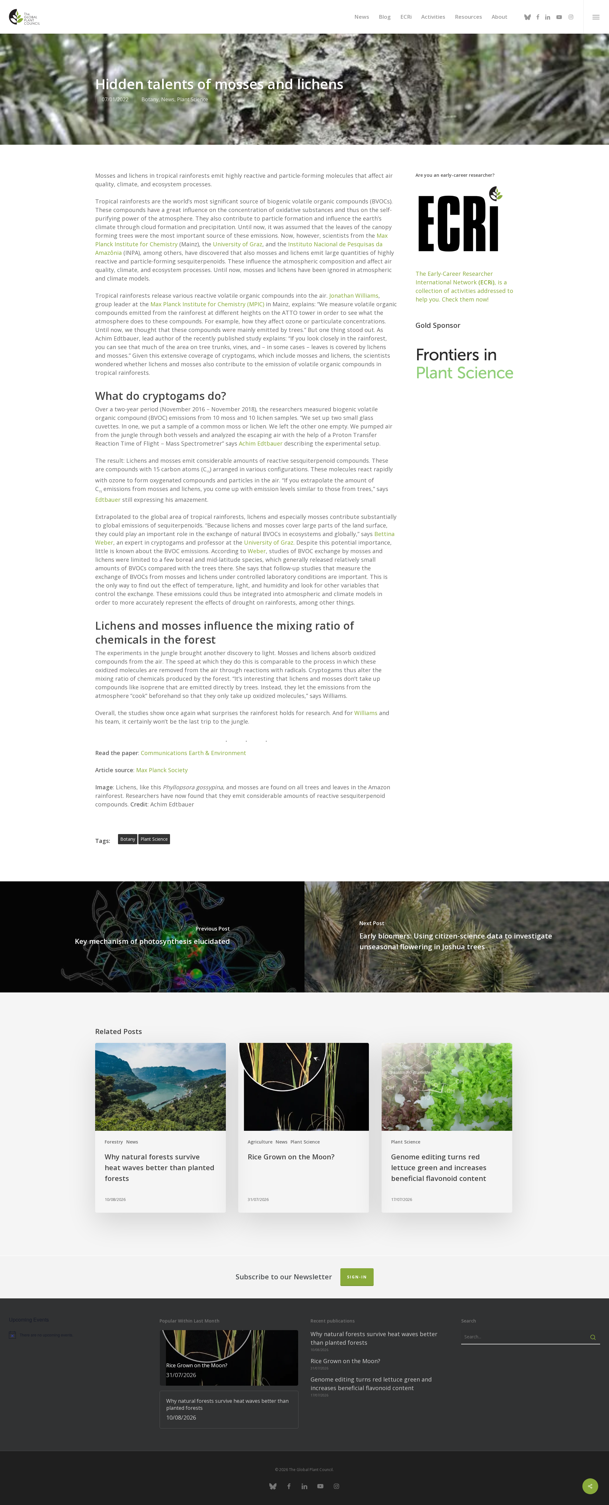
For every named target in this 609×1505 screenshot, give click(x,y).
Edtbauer (108, 499)
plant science (154, 839)
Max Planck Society (162, 770)
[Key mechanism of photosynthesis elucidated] (152, 936)
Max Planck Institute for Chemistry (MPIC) (207, 304)
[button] (596, 17)
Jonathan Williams (353, 295)
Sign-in (357, 1277)
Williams (365, 713)
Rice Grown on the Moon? (345, 1361)
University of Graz (237, 244)
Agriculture (260, 1142)
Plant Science (192, 99)
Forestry (114, 1142)
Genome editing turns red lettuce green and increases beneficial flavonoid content (371, 1384)
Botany (150, 99)
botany (127, 839)
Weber (257, 551)
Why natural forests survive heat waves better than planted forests (374, 1338)
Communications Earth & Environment (194, 753)
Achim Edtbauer (261, 443)
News (167, 99)
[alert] (78, 1335)
